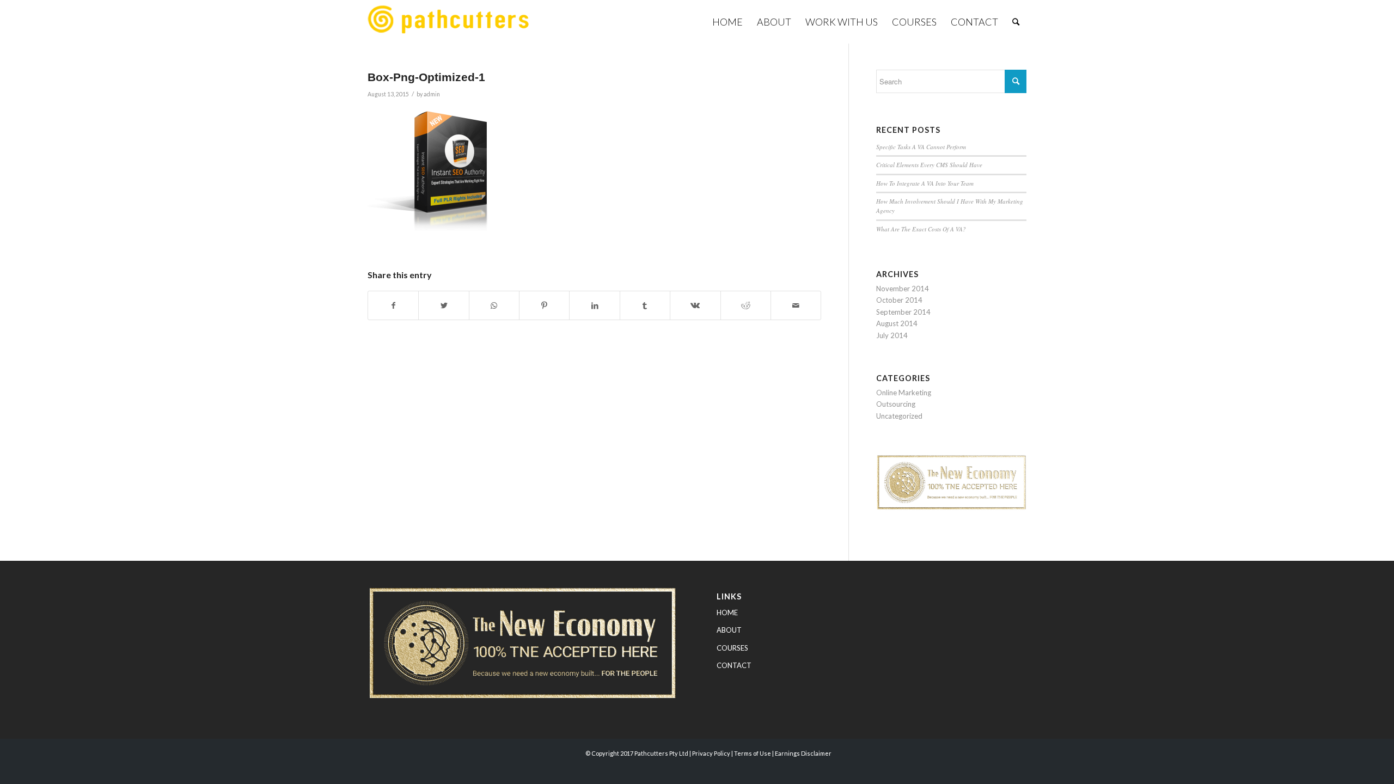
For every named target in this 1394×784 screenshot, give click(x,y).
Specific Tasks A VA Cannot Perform (921, 147)
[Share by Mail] (796, 305)
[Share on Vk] (695, 305)
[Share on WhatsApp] (494, 305)
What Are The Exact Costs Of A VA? (921, 229)
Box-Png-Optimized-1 (426, 77)
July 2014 (892, 335)
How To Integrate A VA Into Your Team (925, 183)
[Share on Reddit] (746, 305)
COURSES (732, 648)
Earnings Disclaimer (803, 753)
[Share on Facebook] (393, 305)
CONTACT (734, 665)
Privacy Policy (711, 753)
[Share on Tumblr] (645, 305)
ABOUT (729, 630)
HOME (727, 612)
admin (432, 94)
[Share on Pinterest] (544, 305)
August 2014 (897, 323)
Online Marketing (903, 392)
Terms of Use (752, 753)
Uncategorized (899, 416)
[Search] (1015, 22)
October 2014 (899, 300)
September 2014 (903, 312)
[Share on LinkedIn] (594, 305)
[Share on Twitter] (443, 305)
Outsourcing (895, 404)
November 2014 (902, 288)
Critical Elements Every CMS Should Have (929, 165)
